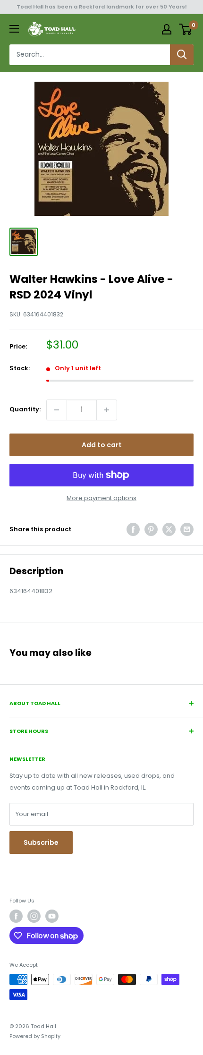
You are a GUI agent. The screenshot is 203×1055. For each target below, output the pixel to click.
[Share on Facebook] (133, 529)
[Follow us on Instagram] (34, 916)
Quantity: (25, 409)
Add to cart (102, 445)
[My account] (166, 29)
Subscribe (41, 842)
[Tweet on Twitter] (169, 529)
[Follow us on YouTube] (52, 916)
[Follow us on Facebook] (16, 916)
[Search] (182, 54)
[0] (186, 29)
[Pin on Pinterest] (151, 529)
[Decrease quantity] (57, 410)
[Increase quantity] (107, 410)
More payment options (101, 497)
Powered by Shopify (34, 1036)
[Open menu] (14, 29)
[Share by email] (187, 529)
